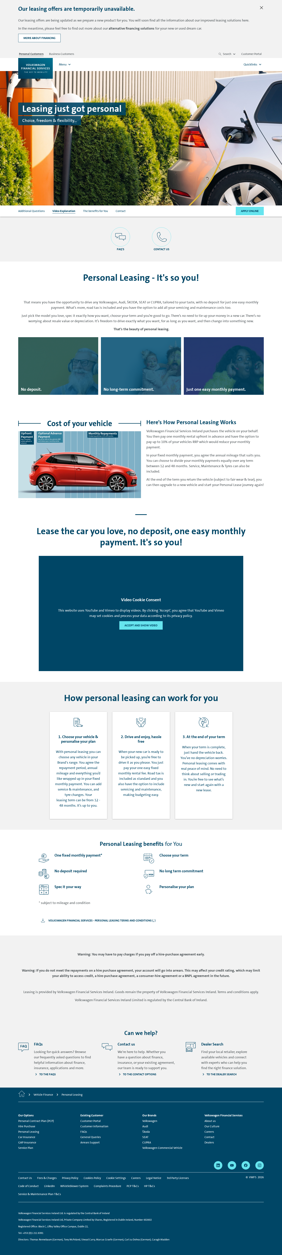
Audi (145, 1126)
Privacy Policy (70, 1178)
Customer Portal (90, 1121)
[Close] (261, 7)
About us (210, 1121)
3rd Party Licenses (178, 1178)
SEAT (145, 1137)
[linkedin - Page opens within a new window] (218, 1165)
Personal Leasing (28, 1132)
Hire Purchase (26, 1126)
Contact (121, 211)
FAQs (83, 1132)
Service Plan (25, 1148)
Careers (209, 1132)
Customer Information (94, 1126)
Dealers (209, 1142)
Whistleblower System (74, 1186)
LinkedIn (49, 1186)
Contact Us (25, 1178)
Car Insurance (26, 1137)
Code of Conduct (28, 1186)
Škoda (146, 1132)
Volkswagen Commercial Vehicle (162, 1148)
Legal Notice (153, 1178)
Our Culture (211, 1126)
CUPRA (146, 1142)
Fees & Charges (47, 1178)
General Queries (90, 1137)
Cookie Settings (116, 1178)
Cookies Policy (92, 1178)
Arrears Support (90, 1142)
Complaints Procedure (107, 1186)
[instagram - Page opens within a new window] (259, 1165)
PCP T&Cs (133, 1186)
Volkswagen (149, 1121)
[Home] (21, 1094)
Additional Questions (31, 211)
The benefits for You (95, 211)
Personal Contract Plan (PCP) (36, 1121)
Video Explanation (63, 211)
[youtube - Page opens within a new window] (232, 1165)
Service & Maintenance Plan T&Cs (39, 1194)
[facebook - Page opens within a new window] (246, 1165)
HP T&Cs (149, 1186)
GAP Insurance (27, 1142)
